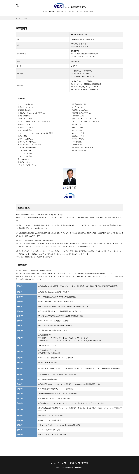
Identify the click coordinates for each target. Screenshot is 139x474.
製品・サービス (61, 11)
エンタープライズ (63, 374)
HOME (45, 11)
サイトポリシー (73, 11)
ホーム (53, 463)
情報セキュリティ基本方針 (79, 463)
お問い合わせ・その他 (86, 11)
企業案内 (51, 11)
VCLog (94, 403)
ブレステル (62, 358)
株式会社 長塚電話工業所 (75, 467)
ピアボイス (51, 415)
